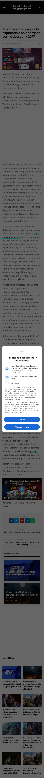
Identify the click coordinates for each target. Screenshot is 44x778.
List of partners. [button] (14, 399)
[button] (22, 383)
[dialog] (22, 389)
